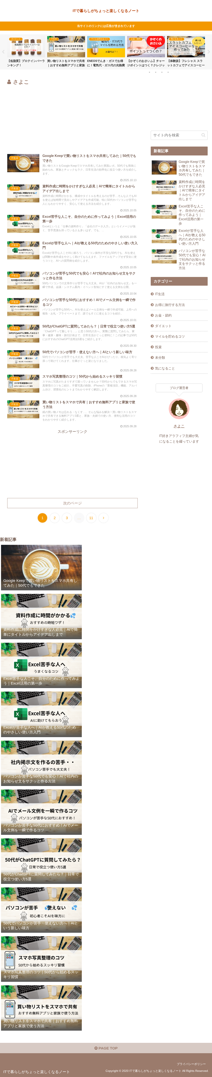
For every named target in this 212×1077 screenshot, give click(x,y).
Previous (3, 52)
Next (209, 52)
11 (91, 518)
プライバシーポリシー (191, 1064)
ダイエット (163, 326)
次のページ (72, 503)
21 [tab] (168, 72)
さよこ (179, 426)
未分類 (160, 357)
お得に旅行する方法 (170, 305)
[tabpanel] (26, 51)
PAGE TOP (108, 1048)
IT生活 (160, 294)
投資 (158, 347)
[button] (203, 135)
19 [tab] (156, 72)
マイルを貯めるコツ (170, 336)
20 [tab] (162, 72)
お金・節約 (163, 315)
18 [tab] (149, 72)
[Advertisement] (72, 117)
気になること (165, 368)
